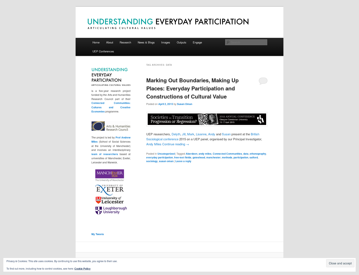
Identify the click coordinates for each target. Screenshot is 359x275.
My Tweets (97, 234)
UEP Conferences (103, 51)
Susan (226, 134)
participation (241, 157)
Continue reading (175, 144)
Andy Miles (153, 144)
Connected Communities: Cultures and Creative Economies (110, 107)
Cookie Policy (82, 268)
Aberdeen (191, 153)
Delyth (176, 134)
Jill (184, 134)
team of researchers (104, 154)
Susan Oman (184, 104)
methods (227, 157)
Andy (211, 134)
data (245, 153)
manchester (213, 157)
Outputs (181, 42)
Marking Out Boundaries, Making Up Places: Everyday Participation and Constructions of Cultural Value (192, 88)
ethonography (258, 153)
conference (170, 139)
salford (254, 157)
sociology (152, 161)
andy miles (205, 153)
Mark (190, 134)
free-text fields (182, 157)
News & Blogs (146, 42)
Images (165, 42)
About (109, 42)
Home (96, 42)
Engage (197, 42)
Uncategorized (166, 153)
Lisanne (201, 134)
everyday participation (159, 157)
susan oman (166, 161)
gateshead (199, 157)
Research (125, 42)
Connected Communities (227, 153)
